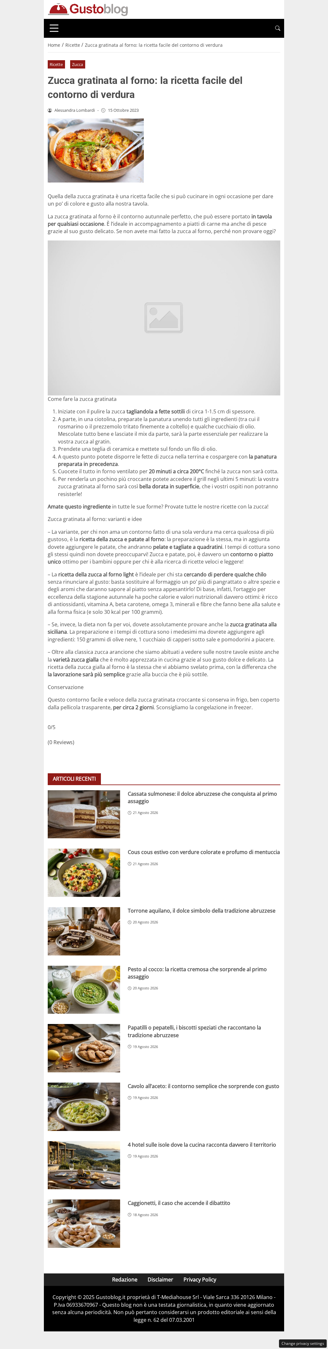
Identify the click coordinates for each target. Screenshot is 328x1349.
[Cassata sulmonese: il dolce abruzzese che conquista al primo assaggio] (84, 814)
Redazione (124, 1279)
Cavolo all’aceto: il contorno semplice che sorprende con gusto (203, 1086)
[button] (277, 28)
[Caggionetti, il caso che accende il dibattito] (84, 1223)
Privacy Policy (200, 1279)
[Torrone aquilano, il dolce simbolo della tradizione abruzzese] (84, 931)
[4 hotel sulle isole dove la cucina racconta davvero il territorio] (84, 1165)
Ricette (56, 64)
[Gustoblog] (88, 8)
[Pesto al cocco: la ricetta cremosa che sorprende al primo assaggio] (84, 990)
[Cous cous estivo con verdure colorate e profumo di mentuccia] (84, 873)
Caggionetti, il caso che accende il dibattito (179, 1203)
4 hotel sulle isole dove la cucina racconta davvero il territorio (202, 1144)
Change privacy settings (303, 1343)
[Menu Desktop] (54, 28)
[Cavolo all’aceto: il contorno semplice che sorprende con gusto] (84, 1107)
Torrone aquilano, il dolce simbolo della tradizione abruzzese (201, 910)
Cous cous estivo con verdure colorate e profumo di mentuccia (204, 852)
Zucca (77, 64)
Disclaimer (160, 1279)
